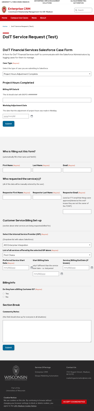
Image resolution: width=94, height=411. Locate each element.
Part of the (15, 389)
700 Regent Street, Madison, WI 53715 (78, 373)
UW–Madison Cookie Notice (25, 406)
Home (4, 18)
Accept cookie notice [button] (74, 402)
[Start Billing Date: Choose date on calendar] (61, 273)
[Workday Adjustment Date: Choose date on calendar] (31, 116)
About (43, 18)
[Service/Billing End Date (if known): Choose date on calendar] (92, 267)
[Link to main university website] (15, 380)
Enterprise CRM (19, 9)
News (34, 18)
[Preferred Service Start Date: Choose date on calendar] (31, 267)
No (7, 297)
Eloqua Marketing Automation (78, 2)
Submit (8, 123)
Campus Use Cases (19, 18)
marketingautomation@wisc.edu (78, 378)
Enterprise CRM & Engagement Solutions (47, 2)
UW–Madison (16, 2)
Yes (7, 293)
